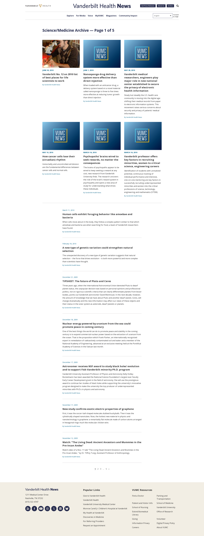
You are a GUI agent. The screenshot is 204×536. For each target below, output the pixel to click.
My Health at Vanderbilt (93, 512)
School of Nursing (140, 507)
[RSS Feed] (28, 508)
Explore (70, 15)
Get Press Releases (147, 6)
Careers (135, 527)
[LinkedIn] (60, 508)
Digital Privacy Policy (166, 523)
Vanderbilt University (166, 507)
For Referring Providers (93, 521)
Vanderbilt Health (91, 500)
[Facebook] (34, 508)
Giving (135, 519)
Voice (90, 15)
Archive (170, 6)
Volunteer (161, 519)
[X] (54, 508)
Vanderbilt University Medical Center (99, 504)
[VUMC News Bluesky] (67, 508)
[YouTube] (41, 508)
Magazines (111, 15)
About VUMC (162, 527)
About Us (161, 6)
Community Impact (128, 15)
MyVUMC (99, 15)
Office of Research (165, 511)
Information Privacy (141, 523)
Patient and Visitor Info (142, 503)
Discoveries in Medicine (93, 517)
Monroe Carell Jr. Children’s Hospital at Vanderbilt (105, 508)
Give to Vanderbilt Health (94, 495)
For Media (80, 15)
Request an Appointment (94, 525)
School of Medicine (165, 503)
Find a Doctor (138, 495)
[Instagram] (47, 508)
